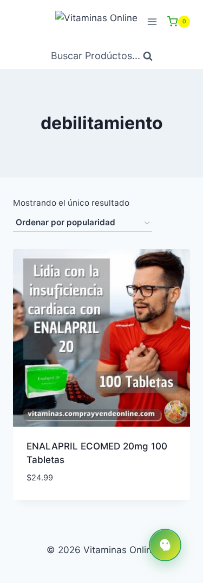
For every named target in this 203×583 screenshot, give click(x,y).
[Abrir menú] (152, 21)
